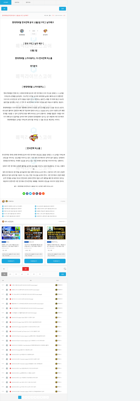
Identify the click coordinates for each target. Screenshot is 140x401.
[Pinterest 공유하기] (40, 193)
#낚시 (15, 254)
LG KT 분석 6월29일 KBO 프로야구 (12, 216)
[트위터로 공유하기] (30, 193)
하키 (34, 274)
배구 (28, 274)
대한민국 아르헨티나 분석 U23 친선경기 (13, 206)
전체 (4, 274)
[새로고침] (65, 269)
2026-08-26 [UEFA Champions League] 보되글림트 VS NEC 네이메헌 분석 (27, 363)
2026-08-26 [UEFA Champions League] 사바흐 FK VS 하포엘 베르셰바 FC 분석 (28, 391)
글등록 (62, 8)
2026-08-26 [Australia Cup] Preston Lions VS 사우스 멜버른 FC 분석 (26, 331)
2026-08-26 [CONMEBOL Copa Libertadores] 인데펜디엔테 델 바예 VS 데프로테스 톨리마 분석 (31, 345)
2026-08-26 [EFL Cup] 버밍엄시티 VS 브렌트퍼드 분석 (23, 354)
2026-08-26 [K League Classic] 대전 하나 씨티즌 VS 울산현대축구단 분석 (26, 322)
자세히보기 (11, 261)
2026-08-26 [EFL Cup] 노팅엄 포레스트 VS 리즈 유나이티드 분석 (25, 368)
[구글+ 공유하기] (33, 193)
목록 (4, 8)
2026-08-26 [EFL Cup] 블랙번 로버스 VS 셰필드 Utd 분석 (23, 373)
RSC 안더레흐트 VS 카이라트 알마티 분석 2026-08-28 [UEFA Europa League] (27, 308)
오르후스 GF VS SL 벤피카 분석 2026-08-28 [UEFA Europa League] (25, 289)
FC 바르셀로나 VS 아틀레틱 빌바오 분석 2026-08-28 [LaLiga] (24, 312)
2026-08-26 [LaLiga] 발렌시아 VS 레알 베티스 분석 (22, 349)
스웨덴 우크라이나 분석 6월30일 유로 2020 (47, 208)
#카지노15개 (5, 254)
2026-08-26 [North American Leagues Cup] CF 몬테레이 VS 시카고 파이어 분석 (28, 340)
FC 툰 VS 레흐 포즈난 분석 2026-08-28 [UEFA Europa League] (24, 285)
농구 (22, 274)
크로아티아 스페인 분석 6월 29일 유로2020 (47, 216)
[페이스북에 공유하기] (27, 193)
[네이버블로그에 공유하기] (23, 193)
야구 (16, 274)
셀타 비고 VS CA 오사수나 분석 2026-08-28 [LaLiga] (22, 299)
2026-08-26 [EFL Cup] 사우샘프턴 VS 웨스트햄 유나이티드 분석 (25, 377)
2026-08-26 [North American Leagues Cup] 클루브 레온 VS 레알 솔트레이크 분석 (28, 336)
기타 (40, 274)
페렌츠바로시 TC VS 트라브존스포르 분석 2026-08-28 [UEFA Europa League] (27, 303)
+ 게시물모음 (62, 201)
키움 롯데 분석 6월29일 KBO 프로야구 (12, 208)
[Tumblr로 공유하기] (36, 193)
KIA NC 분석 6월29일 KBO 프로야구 (12, 213)
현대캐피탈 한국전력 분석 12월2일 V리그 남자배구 (30, 186)
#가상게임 (7, 255)
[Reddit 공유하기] (43, 193)
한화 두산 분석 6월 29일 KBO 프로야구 (13, 211)
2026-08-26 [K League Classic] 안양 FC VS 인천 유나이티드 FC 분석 (25, 326)
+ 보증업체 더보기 (61, 221)
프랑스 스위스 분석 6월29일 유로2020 (45, 213)
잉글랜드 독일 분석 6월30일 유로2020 (45, 211)
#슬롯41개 (11, 254)
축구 (10, 274)
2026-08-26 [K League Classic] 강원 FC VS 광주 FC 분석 (23, 317)
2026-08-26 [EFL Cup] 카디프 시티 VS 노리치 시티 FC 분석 (24, 386)
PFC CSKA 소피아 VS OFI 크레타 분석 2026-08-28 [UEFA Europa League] (27, 294)
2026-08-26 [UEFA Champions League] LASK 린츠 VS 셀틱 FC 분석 (26, 359)
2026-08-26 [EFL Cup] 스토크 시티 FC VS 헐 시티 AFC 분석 (24, 382)
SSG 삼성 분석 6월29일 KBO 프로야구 (45, 206)
